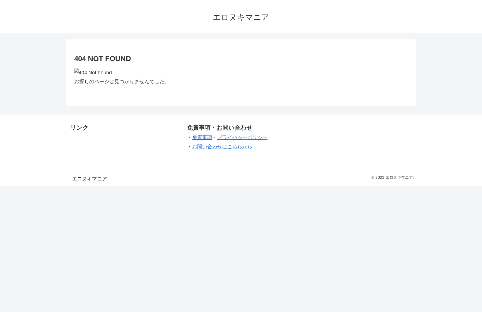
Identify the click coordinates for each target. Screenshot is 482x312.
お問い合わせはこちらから (222, 146)
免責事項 (202, 137)
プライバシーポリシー (242, 137)
